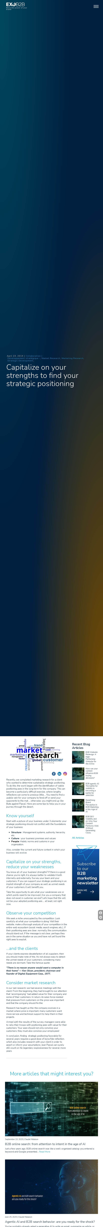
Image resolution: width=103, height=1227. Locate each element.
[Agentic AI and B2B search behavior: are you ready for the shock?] (51, 1213)
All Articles (78, 838)
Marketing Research (73, 358)
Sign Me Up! (82, 892)
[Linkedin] (100, 917)
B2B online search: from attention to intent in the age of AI (45, 1144)
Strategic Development (20, 360)
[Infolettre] (100, 912)
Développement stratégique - (24, 358)
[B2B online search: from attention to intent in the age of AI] (51, 1135)
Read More (44, 1151)
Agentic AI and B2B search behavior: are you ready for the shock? (50, 1222)
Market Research (51, 358)
